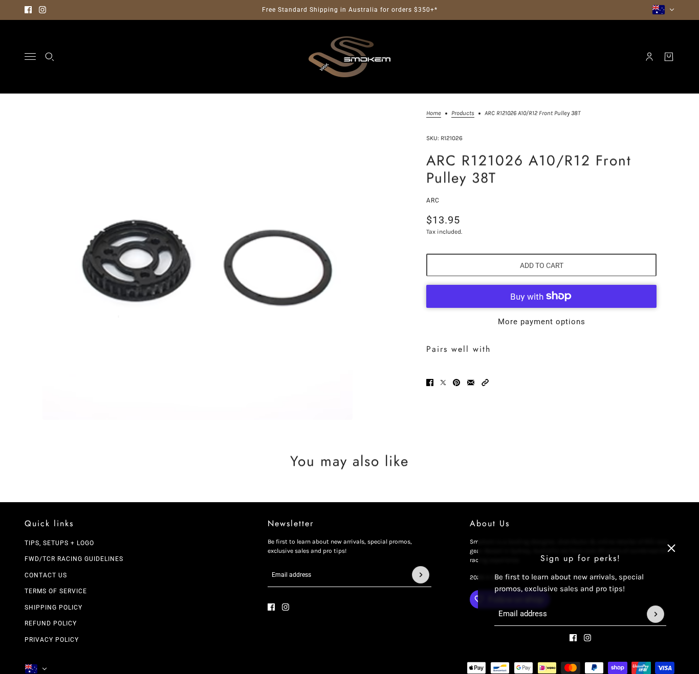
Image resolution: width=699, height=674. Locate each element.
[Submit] (655, 614)
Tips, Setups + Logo (59, 543)
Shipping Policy (53, 607)
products (462, 113)
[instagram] (42, 9)
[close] (671, 548)
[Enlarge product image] (197, 265)
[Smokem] (349, 56)
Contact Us (46, 575)
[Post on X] (443, 382)
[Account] (649, 56)
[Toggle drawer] (30, 56)
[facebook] (28, 9)
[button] (485, 382)
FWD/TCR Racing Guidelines (74, 559)
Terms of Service (56, 591)
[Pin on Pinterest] (456, 382)
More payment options (541, 321)
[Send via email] (470, 382)
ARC (433, 200)
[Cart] (668, 56)
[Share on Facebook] (429, 382)
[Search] (49, 56)
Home (433, 113)
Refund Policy (51, 623)
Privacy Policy (52, 639)
